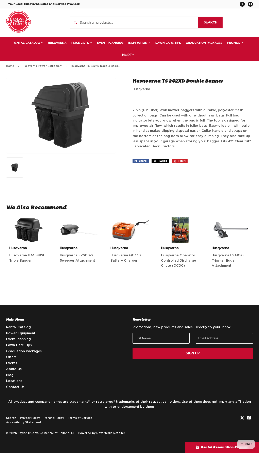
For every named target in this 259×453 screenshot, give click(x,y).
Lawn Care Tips (168, 43)
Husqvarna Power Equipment (42, 66)
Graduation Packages (204, 43)
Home (10, 66)
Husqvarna (57, 43)
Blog (10, 375)
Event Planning (110, 43)
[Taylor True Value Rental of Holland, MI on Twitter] (242, 418)
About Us (14, 369)
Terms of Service (80, 418)
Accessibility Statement (23, 422)
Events (11, 363)
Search (213, 22)
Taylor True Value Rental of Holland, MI (46, 433)
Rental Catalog (27, 43)
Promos (234, 43)
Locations (14, 381)
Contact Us (15, 387)
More (127, 55)
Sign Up (193, 353)
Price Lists (80, 43)
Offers (11, 357)
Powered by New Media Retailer (101, 433)
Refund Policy (54, 418)
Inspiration (138, 43)
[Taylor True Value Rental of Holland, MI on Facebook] (249, 418)
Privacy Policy (30, 418)
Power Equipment (20, 333)
